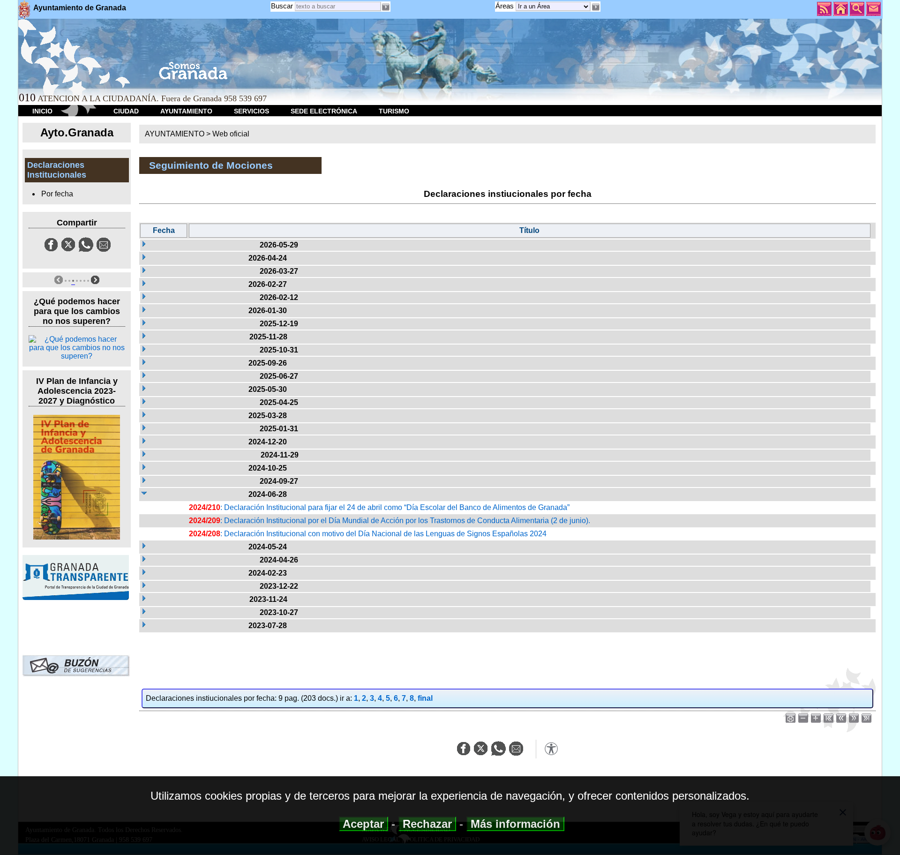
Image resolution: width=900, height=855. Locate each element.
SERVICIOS (251, 111)
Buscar (282, 6)
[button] (595, 7)
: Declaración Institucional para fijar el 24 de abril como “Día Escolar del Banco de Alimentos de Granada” (379, 507)
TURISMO (394, 111)
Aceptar (363, 824)
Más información (515, 824)
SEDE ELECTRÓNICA (324, 111)
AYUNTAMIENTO (186, 111)
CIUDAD (126, 111)
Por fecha (57, 194)
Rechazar (427, 824)
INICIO (42, 111)
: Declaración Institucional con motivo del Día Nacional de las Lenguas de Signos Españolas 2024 (368, 534)
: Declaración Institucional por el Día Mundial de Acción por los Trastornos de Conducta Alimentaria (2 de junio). (389, 521)
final (425, 698)
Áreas (505, 6)
